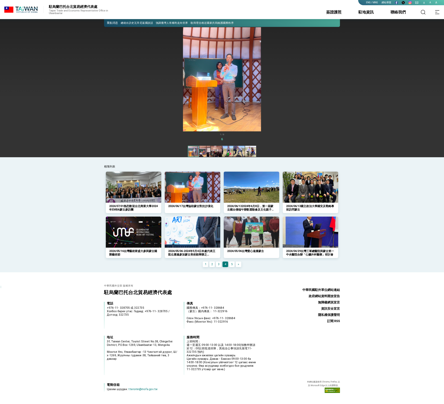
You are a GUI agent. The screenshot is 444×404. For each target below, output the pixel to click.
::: (1, 286)
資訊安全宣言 (330, 308)
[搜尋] (423, 12)
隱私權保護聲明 (329, 315)
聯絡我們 (398, 12)
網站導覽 (386, 2)
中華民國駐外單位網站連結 (321, 290)
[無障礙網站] (332, 391)
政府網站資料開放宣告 (324, 296)
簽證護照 (333, 12)
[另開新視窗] (396, 2)
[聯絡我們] (416, 2)
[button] (109, 22)
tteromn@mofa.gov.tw (143, 389)
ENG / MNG (372, 2)
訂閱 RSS (333, 321)
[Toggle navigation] (437, 12)
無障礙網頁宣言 (329, 302)
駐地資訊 (366, 12)
